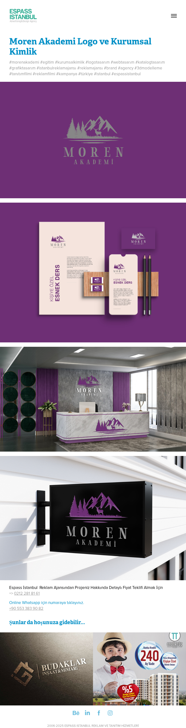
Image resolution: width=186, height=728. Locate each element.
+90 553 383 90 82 (26, 608)
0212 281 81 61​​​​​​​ (27, 593)
